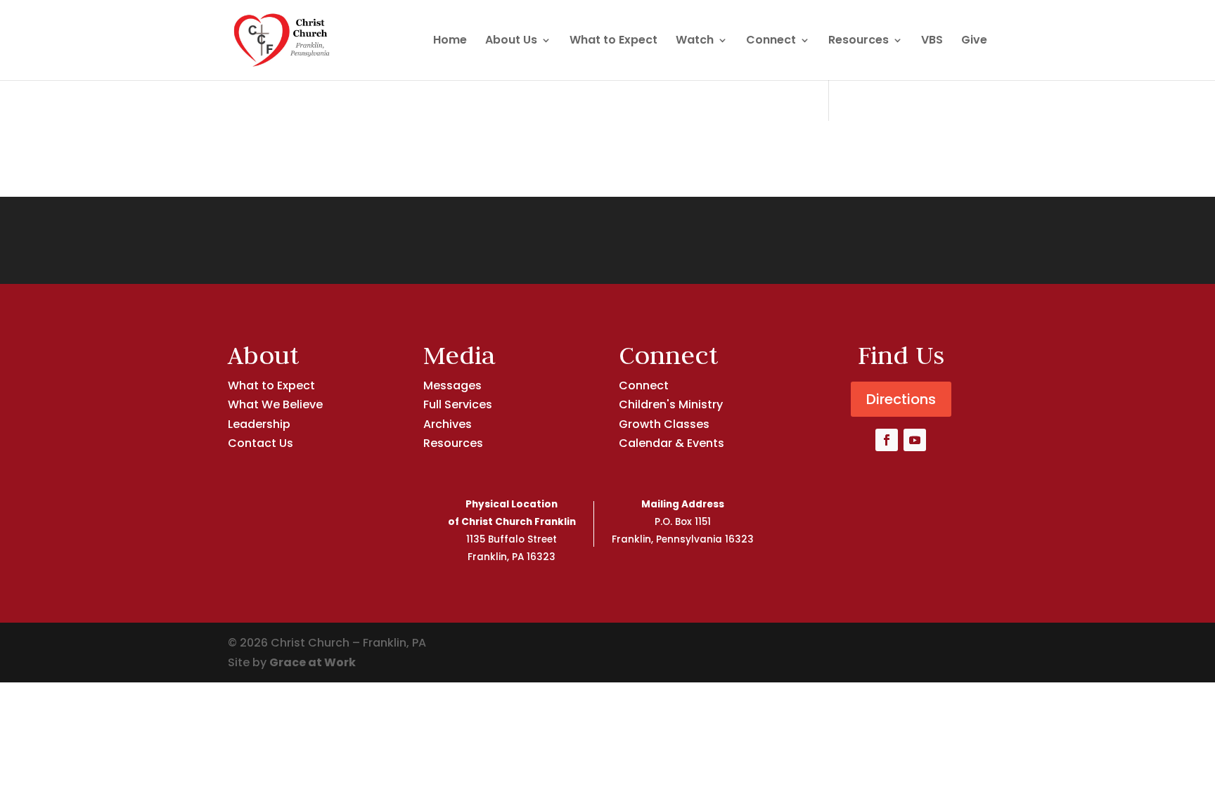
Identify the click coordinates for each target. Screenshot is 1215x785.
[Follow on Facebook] (886, 440)
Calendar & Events (671, 443)
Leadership (259, 424)
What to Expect (613, 41)
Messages (452, 385)
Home (450, 41)
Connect (771, 41)
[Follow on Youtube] (915, 440)
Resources (858, 41)
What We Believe (275, 404)
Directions (901, 399)
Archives (447, 424)
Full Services (457, 404)
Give (974, 41)
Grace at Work (312, 662)
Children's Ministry (671, 404)
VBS (932, 41)
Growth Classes (664, 424)
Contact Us (260, 443)
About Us (511, 41)
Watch (695, 41)
